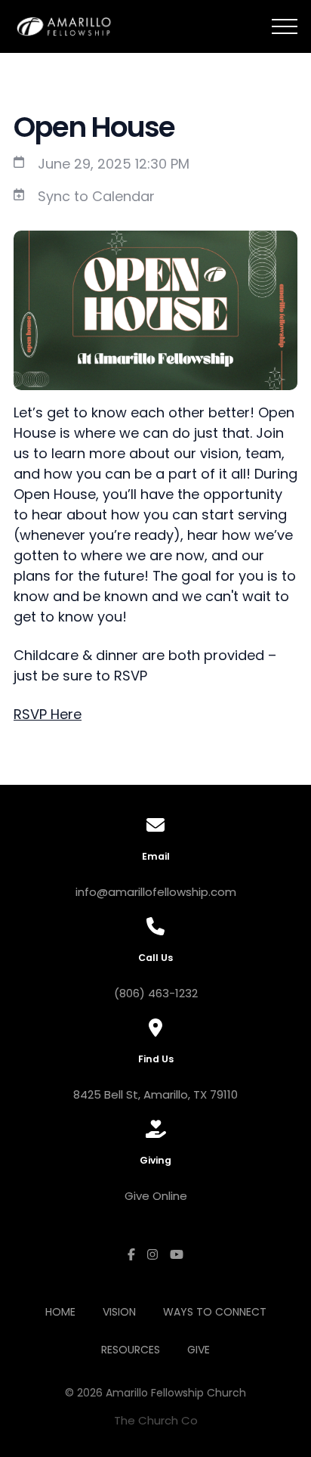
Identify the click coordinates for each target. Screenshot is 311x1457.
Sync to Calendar (96, 196)
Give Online (156, 1196)
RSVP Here (48, 714)
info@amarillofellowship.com (155, 892)
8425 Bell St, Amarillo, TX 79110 (155, 1094)
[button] (284, 26)
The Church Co (156, 1420)
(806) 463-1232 (156, 993)
